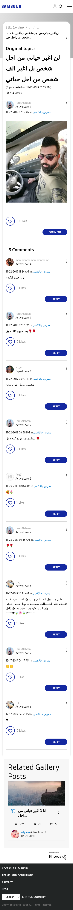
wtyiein (25, 832)
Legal (6, 889)
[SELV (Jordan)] (11, 6)
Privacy (7, 882)
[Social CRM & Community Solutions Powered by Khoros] (57, 855)
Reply (56, 299)
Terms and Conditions (18, 875)
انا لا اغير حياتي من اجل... (32, 813)
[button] (60, 104)
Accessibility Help (15, 868)
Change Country (34, 897)
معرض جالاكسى (42, 112)
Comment (55, 232)
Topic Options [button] (60, 37)
